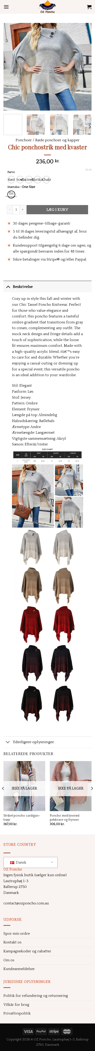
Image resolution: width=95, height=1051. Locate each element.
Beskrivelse (23, 286)
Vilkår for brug (16, 1005)
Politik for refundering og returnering (35, 996)
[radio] (11, 179)
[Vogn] (89, 7)
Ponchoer (24, 140)
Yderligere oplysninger (33, 742)
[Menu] (6, 6)
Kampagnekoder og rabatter (27, 951)
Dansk (20, 862)
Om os (8, 960)
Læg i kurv (57, 210)
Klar (89, 169)
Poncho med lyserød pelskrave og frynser (64, 818)
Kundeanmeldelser (19, 969)
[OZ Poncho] (47, 7)
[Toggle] (7, 287)
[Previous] (11, 66)
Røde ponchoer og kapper (57, 140)
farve (11, 172)
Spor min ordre (16, 933)
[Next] (84, 66)
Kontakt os (12, 942)
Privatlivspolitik (17, 1013)
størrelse (13, 187)
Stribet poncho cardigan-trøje (21, 818)
